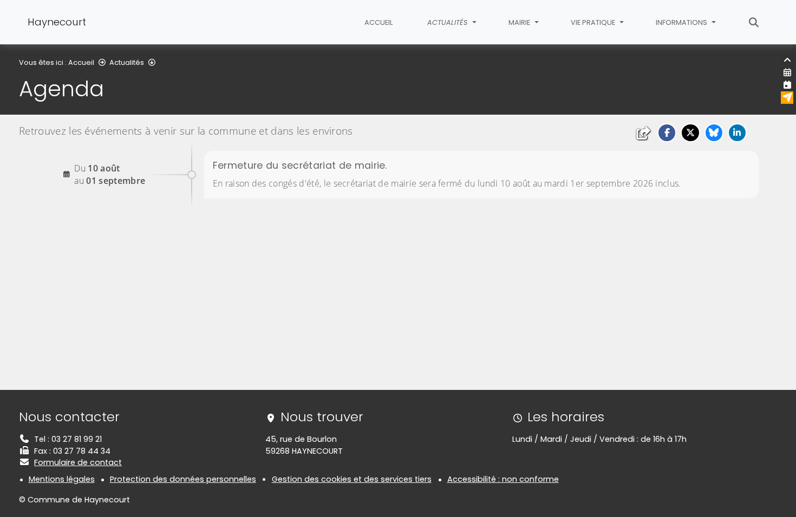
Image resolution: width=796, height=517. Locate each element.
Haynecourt (57, 22)
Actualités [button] (448, 22)
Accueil (378, 22)
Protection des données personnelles (183, 479)
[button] (666, 132)
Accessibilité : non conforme (503, 479)
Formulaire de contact (78, 462)
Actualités (126, 62)
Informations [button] (682, 22)
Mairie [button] (520, 22)
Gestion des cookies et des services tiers (352, 479)
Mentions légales (62, 479)
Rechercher (754, 22)
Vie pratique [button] (594, 22)
